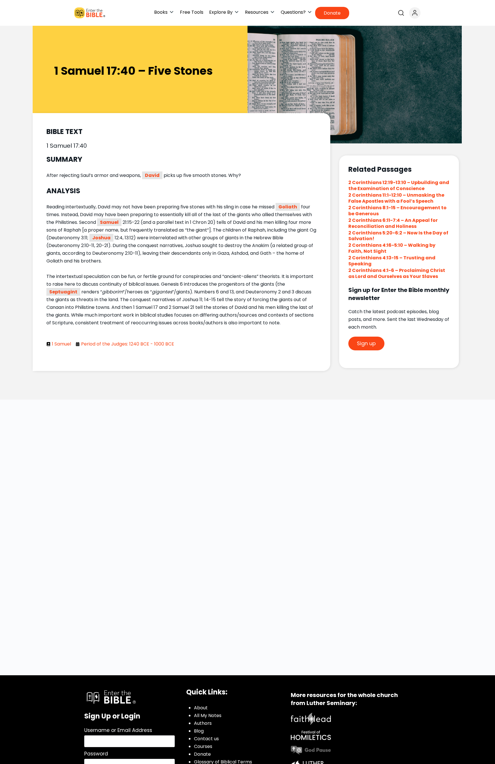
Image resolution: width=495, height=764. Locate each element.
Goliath (287, 207)
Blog (199, 731)
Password (96, 753)
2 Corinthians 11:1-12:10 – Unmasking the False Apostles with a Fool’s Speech (396, 198)
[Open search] (401, 13)
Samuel (109, 222)
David (152, 175)
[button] (164, 12)
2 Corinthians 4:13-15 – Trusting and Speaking (391, 260)
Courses (203, 746)
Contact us (206, 738)
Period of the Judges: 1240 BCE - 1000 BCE (127, 344)
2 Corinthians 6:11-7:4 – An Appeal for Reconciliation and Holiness (393, 223)
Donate (202, 754)
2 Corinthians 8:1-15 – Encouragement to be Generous (397, 210)
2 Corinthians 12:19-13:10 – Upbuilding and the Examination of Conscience (398, 185)
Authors (203, 723)
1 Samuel (61, 344)
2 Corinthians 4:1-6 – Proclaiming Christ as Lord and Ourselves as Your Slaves (396, 273)
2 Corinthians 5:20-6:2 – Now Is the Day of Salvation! (398, 236)
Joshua (101, 237)
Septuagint (63, 292)
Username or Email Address (118, 730)
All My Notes (207, 715)
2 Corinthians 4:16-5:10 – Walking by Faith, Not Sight (391, 248)
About (201, 707)
